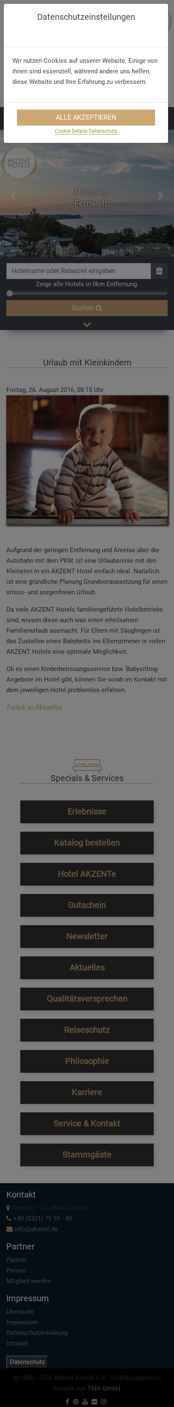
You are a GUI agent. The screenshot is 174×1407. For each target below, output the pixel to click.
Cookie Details (71, 131)
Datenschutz (103, 131)
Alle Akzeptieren (86, 117)
